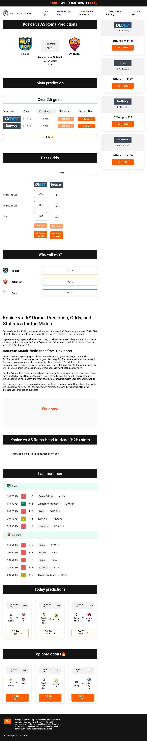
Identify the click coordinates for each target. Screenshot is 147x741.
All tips (45, 13)
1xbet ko (136, 13)
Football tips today (63, 13)
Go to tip (15, 633)
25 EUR (86, 126)
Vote (70, 270)
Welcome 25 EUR (56, 235)
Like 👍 (50, 137)
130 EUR (86, 119)
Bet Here (123, 47)
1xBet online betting (113, 13)
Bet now (65, 119)
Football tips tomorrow (86, 13)
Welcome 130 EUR (41, 234)
